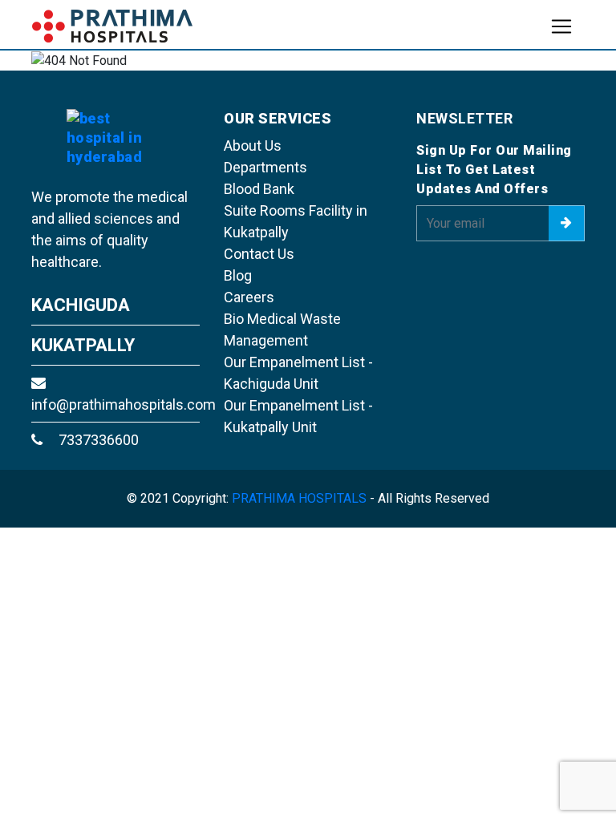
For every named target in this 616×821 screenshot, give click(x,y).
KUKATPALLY (83, 345)
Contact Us (259, 253)
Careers (249, 297)
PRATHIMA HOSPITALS (299, 498)
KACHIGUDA (80, 305)
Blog (238, 275)
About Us (253, 145)
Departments (265, 167)
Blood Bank (259, 188)
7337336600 (97, 439)
